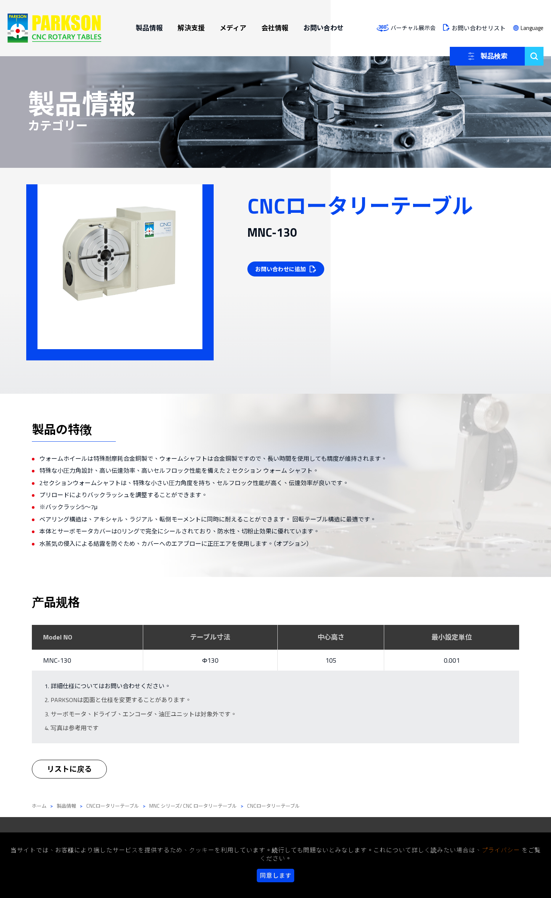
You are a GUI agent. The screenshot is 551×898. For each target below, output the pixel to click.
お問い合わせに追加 (280, 269)
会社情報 (274, 28)
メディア (233, 28)
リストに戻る (69, 769)
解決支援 (191, 28)
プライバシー (501, 850)
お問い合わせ (323, 28)
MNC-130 (57, 660)
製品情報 (149, 28)
